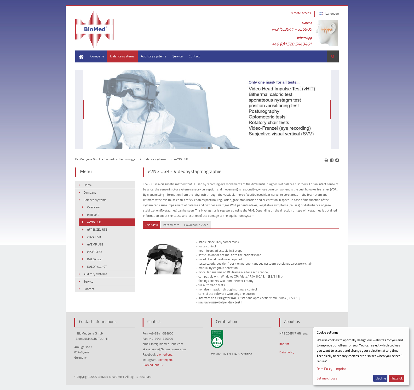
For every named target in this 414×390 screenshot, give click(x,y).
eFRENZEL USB (97, 229)
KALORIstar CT (97, 266)
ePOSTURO (94, 252)
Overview (93, 207)
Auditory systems (153, 56)
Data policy (286, 352)
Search (333, 56)
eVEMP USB (95, 244)
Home (79, 52)
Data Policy (324, 368)
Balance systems (122, 56)
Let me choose (327, 378)
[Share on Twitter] (337, 160)
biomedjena (164, 354)
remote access (301, 13)
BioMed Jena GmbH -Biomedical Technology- (105, 159)
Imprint (284, 344)
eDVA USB (94, 237)
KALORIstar (95, 259)
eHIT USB (93, 214)
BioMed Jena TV (153, 365)
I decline (380, 378)
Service (177, 56)
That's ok (396, 378)
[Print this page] (326, 160)
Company (97, 56)
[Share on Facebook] (332, 160)
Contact (194, 56)
